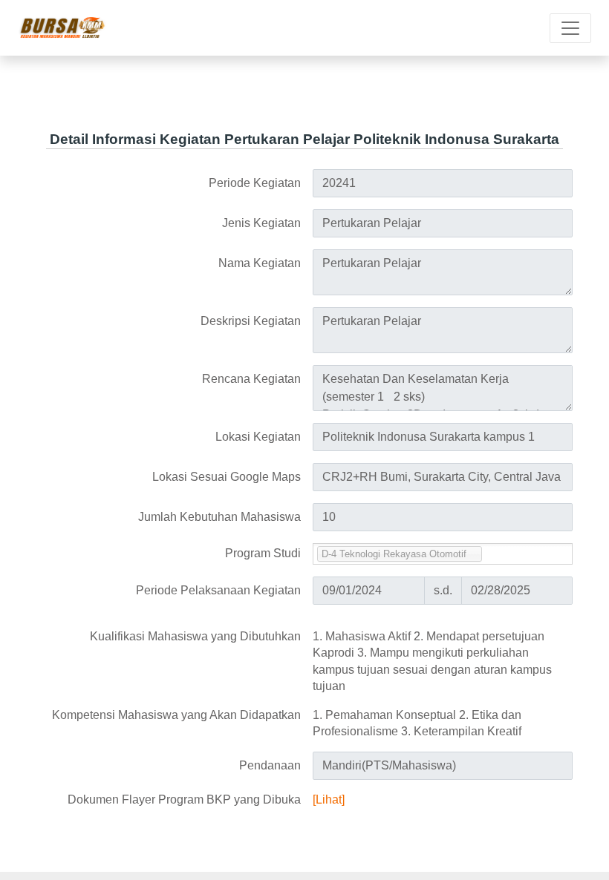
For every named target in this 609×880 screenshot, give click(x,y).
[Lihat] (329, 799)
